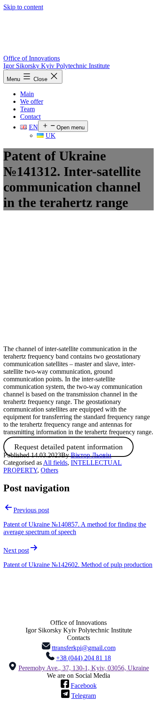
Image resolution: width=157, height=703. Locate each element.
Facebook (84, 685)
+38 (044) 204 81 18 (83, 657)
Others (49, 470)
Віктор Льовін (91, 455)
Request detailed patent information (68, 447)
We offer (31, 101)
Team (27, 109)
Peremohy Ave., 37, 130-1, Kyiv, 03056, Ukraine (83, 668)
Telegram (83, 695)
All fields (55, 462)
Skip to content (23, 6)
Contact (30, 116)
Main (27, 93)
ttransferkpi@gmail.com (84, 647)
